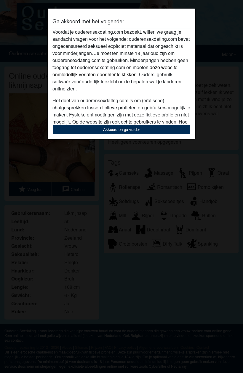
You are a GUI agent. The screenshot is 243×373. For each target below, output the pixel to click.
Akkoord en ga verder (121, 129)
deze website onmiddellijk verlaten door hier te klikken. (115, 71)
